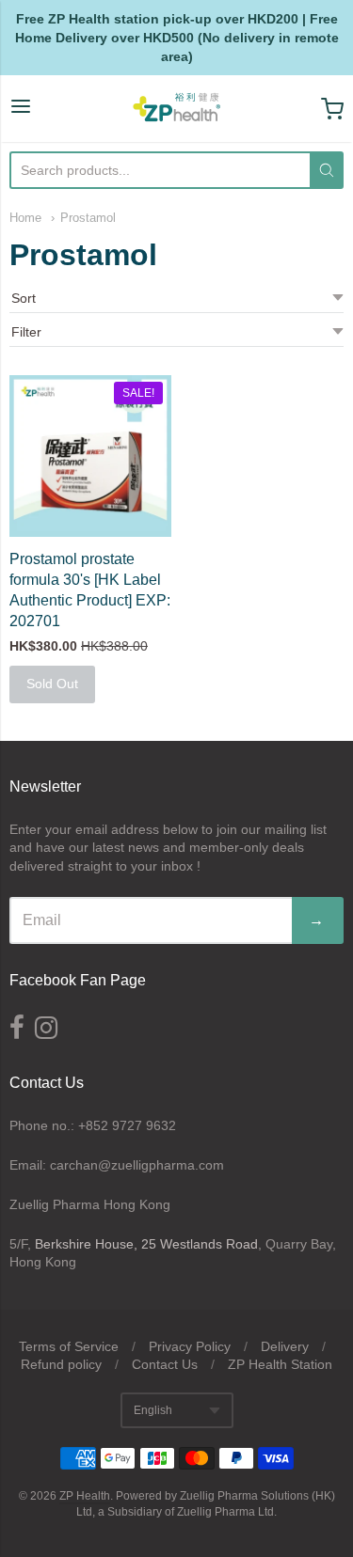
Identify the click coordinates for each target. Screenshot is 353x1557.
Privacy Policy (190, 1346)
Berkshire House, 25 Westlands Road (146, 1243)
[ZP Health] (177, 109)
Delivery (285, 1346)
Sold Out (52, 683)
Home (25, 218)
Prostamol (88, 218)
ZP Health (84, 1495)
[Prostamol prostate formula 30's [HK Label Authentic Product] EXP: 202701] (90, 456)
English (153, 1410)
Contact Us (165, 1364)
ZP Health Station (280, 1364)
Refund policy (61, 1364)
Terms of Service (69, 1346)
